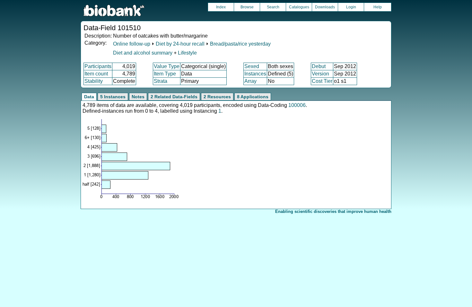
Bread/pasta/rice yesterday (240, 44)
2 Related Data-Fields (174, 96)
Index (221, 7)
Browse (247, 7)
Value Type (166, 66)
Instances (255, 73)
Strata (160, 81)
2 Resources (217, 96)
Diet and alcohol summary (142, 53)
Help (377, 7)
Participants (97, 66)
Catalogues (299, 7)
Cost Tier (322, 81)
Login (351, 7)
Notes (138, 96)
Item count (96, 73)
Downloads (325, 7)
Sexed (251, 66)
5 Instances (113, 96)
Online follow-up (131, 44)
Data (89, 96)
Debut (319, 66)
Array (250, 81)
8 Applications (252, 96)
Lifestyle (187, 53)
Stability (93, 81)
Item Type (165, 73)
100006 (297, 105)
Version (320, 73)
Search (273, 7)
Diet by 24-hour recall (180, 44)
